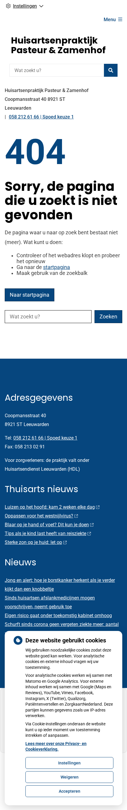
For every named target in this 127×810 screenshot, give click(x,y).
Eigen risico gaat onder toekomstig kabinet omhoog (58, 615)
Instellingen (69, 763)
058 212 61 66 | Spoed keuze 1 (45, 438)
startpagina (56, 267)
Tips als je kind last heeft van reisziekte (45, 533)
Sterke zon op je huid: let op (33, 542)
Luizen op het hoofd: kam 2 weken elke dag (50, 507)
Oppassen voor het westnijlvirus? (39, 516)
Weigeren (70, 777)
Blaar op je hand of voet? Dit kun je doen (47, 524)
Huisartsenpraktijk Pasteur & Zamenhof (58, 45)
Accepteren (69, 791)
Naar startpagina (29, 295)
